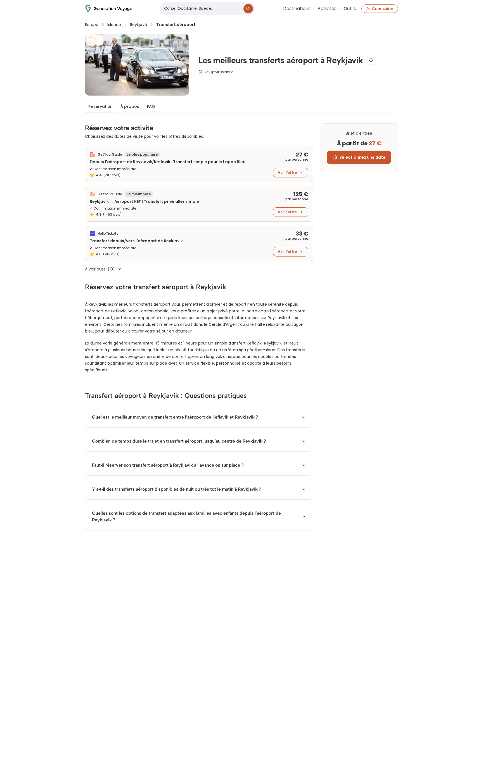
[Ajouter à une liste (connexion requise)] (370, 60)
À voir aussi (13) (100, 269)
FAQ (151, 106)
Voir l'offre (287, 172)
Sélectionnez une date (362, 157)
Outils (350, 8)
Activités (327, 8)
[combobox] (202, 8)
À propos (129, 106)
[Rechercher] (248, 8)
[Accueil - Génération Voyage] (108, 8)
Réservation (100, 106)
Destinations (297, 8)
